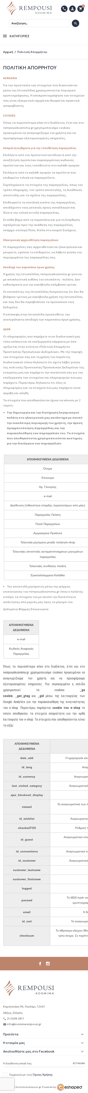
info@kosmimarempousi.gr (22, 1024)
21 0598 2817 (13, 1018)
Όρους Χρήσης (43, 1074)
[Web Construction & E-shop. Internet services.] (69, 1087)
